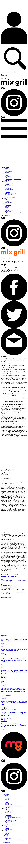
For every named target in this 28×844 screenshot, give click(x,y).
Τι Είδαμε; (8, 188)
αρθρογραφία (6, 167)
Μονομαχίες (9, 202)
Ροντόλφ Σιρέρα (9, 581)
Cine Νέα (8, 196)
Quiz (7, 201)
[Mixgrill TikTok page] (4, 118)
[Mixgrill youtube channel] (2, 118)
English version (6, 215)
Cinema (8, 207)
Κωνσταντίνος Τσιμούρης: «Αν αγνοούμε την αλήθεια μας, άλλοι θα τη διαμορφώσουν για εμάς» (14, 702)
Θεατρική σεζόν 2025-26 (6, 572)
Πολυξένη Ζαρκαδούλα (6, 695)
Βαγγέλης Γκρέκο (5, 707)
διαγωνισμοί (9, 199)
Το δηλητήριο (23, 580)
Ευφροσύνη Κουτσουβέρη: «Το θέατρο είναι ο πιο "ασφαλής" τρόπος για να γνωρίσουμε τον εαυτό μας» (13, 714)
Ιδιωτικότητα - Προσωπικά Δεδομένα (14, 212)
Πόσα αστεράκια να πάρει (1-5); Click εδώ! (10, 587)
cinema (5, 186)
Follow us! (3, 759)
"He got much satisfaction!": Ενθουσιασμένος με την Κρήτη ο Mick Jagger (14, 649)
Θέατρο (8, 206)
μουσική (5, 173)
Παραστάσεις (9, 183)
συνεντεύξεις (9, 170)
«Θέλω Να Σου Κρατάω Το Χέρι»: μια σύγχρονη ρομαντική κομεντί (12, 575)
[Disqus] (14, 616)
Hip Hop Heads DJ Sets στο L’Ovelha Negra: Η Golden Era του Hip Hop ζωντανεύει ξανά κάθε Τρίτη (14, 671)
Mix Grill (3, 676)
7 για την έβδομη (10, 194)
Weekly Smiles (9, 189)
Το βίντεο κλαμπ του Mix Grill (13, 190)
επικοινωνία (9, 211)
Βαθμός (2, 584)
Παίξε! (5, 198)
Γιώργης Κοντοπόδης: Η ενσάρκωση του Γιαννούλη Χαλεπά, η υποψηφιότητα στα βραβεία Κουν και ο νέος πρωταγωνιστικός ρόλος (13, 690)
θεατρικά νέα (9, 184)
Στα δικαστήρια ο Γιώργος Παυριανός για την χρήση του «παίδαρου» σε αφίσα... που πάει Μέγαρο (13, 660)
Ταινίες (8, 192)
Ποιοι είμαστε (9, 210)
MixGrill (3, 643)
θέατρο (5, 181)
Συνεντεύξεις (9, 185)
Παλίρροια (3, 581)
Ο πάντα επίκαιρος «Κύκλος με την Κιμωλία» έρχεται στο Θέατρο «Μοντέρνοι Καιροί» (13, 725)
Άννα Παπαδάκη (4, 729)
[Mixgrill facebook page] (2, 88)
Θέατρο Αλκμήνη (5, 369)
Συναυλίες (8, 205)
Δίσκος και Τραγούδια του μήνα (13, 179)
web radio (4, 75)
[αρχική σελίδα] (14, 86)
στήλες (7, 168)
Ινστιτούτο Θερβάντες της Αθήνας (12, 580)
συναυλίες (8, 176)
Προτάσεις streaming (11, 193)
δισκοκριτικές (9, 177)
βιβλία (7, 172)
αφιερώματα (9, 171)
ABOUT (5, 209)
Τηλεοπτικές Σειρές (10, 197)
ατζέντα (5, 203)
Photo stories (9, 180)
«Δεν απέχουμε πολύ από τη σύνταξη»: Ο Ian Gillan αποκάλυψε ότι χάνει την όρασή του (14, 640)
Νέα (7, 175)
